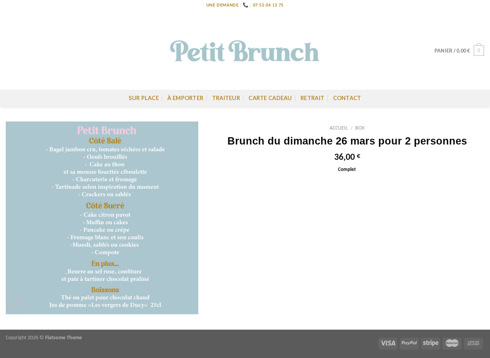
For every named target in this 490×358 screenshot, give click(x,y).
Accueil (339, 128)
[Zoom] (15, 305)
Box (359, 128)
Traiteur (226, 98)
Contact (347, 98)
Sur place (144, 98)
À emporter (185, 98)
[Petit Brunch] (245, 50)
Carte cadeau (270, 98)
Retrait (312, 98)
